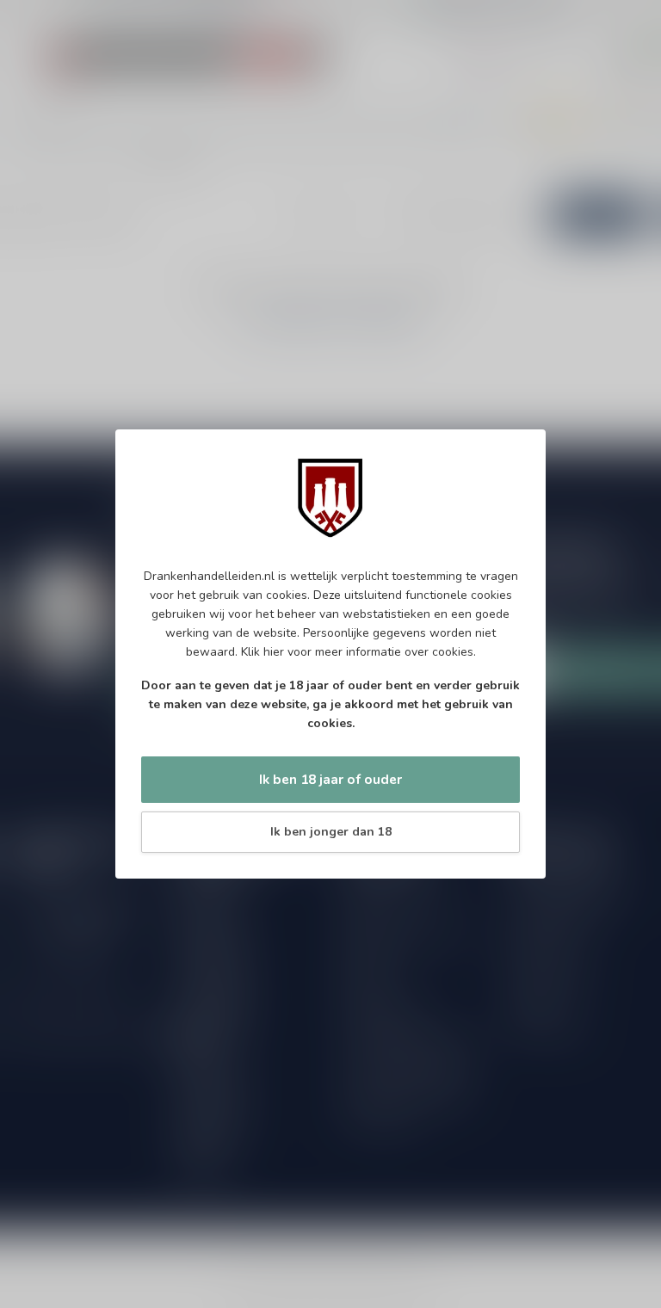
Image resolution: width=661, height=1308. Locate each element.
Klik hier (262, 652)
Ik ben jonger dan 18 (331, 832)
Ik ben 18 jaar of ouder (330, 779)
